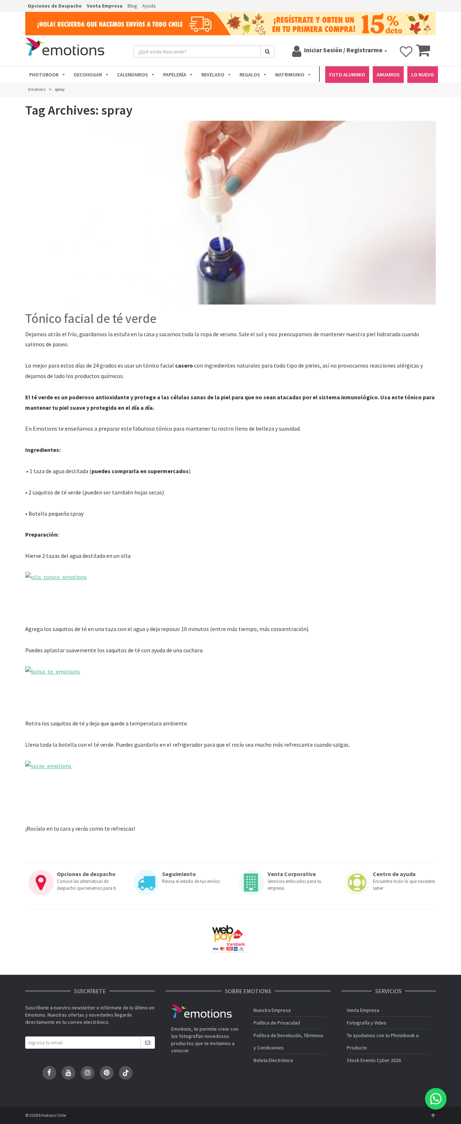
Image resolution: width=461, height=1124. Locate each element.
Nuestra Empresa (272, 1010)
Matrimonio (289, 74)
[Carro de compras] (423, 53)
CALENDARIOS (132, 74)
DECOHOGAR (88, 74)
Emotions (201, 1011)
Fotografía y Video (366, 1022)
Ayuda (149, 6)
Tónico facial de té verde (90, 318)
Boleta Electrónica (273, 1060)
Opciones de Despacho (55, 6)
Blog (132, 6)
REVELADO (212, 74)
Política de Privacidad (277, 1022)
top (433, 1115)
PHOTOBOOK (44, 74)
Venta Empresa (104, 6)
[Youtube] (68, 1073)
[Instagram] (87, 1073)
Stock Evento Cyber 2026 (374, 1060)
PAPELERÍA (174, 74)
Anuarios (388, 74)
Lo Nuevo (422, 74)
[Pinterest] (106, 1073)
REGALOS (250, 74)
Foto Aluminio (347, 74)
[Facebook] (49, 1073)
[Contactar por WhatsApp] (436, 1099)
